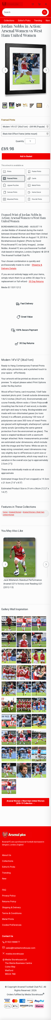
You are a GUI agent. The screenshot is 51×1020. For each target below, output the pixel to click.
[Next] (46, 70)
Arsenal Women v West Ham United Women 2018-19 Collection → (25, 802)
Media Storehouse (34, 994)
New (48, 20)
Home (5, 512)
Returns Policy (9, 901)
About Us (6, 855)
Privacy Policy (9, 895)
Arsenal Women (15, 512)
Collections (9, 20)
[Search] (44, 12)
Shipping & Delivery (11, 907)
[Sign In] (46, 4)
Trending (38, 20)
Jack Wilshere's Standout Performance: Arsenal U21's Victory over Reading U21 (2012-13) (22, 583)
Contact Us (7, 936)
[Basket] (39, 4)
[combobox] (22, 12)
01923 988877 (12, 942)
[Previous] (5, 70)
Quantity (20, 141)
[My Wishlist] (33, 4)
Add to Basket (26, 156)
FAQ (4, 889)
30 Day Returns (36, 281)
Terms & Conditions (12, 913)
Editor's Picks (24, 20)
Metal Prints (8, 919)
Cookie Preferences (11, 925)
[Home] (12, 4)
